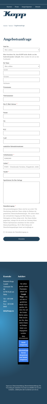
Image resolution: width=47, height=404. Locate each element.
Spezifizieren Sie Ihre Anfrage (12, 180)
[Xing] (10, 315)
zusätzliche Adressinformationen (13, 146)
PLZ (4, 129)
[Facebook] (3, 315)
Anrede (5, 70)
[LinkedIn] (8, 315)
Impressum (9, 386)
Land (4, 138)
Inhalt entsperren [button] (23, 344)
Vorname (6, 76)
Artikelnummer (8, 155)
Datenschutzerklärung (18, 386)
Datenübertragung (9, 206)
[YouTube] (3, 318)
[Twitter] (12, 315)
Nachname (6, 83)
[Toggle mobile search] (39, 14)
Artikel (6, 163)
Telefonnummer (8, 96)
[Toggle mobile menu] (43, 14)
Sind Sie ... (6, 46)
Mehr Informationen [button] (23, 337)
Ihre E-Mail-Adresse (10, 104)
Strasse (5, 112)
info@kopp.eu (8, 311)
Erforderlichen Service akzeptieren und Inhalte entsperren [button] (23, 355)
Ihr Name (6, 63)
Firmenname (7, 87)
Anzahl (6, 172)
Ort (4, 121)
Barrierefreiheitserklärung (31, 386)
